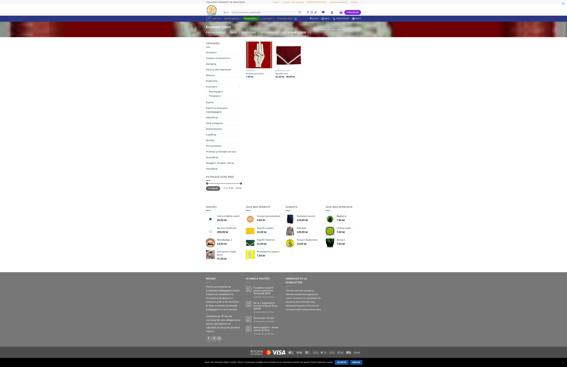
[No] (563, 363)
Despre (276, 2)
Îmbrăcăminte (231, 19)
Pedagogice (250, 19)
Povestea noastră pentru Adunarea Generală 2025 (264, 290)
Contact (354, 2)
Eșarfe (210, 102)
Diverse (210, 75)
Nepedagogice (216, 91)
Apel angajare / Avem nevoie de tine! (266, 329)
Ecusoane (249, 32)
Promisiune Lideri (255, 73)
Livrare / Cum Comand (293, 2)
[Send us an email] (219, 338)
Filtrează (213, 188)
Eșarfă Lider (281, 73)
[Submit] (299, 12)
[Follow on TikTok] (316, 12)
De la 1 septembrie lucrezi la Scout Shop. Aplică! (266, 306)
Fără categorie (214, 123)
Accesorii (267, 19)
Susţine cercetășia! (338, 2)
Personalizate (285, 19)
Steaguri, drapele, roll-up (220, 163)
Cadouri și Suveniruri (218, 58)
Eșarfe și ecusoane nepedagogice (217, 110)
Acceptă (341, 362)
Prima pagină (216, 32)
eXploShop (212, 117)
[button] (332, 12)
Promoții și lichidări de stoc (221, 151)
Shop (233, 32)
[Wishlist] (323, 12)
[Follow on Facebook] (308, 12)
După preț (211, 80)
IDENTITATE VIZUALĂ (316, 2)
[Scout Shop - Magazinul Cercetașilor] (212, 10)
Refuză (356, 362)
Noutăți (217, 19)
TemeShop (211, 168)
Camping (211, 64)
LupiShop (211, 134)
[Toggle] (239, 86)
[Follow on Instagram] (312, 12)
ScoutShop (212, 157)
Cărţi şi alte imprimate (218, 69)
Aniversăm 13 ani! (264, 318)
